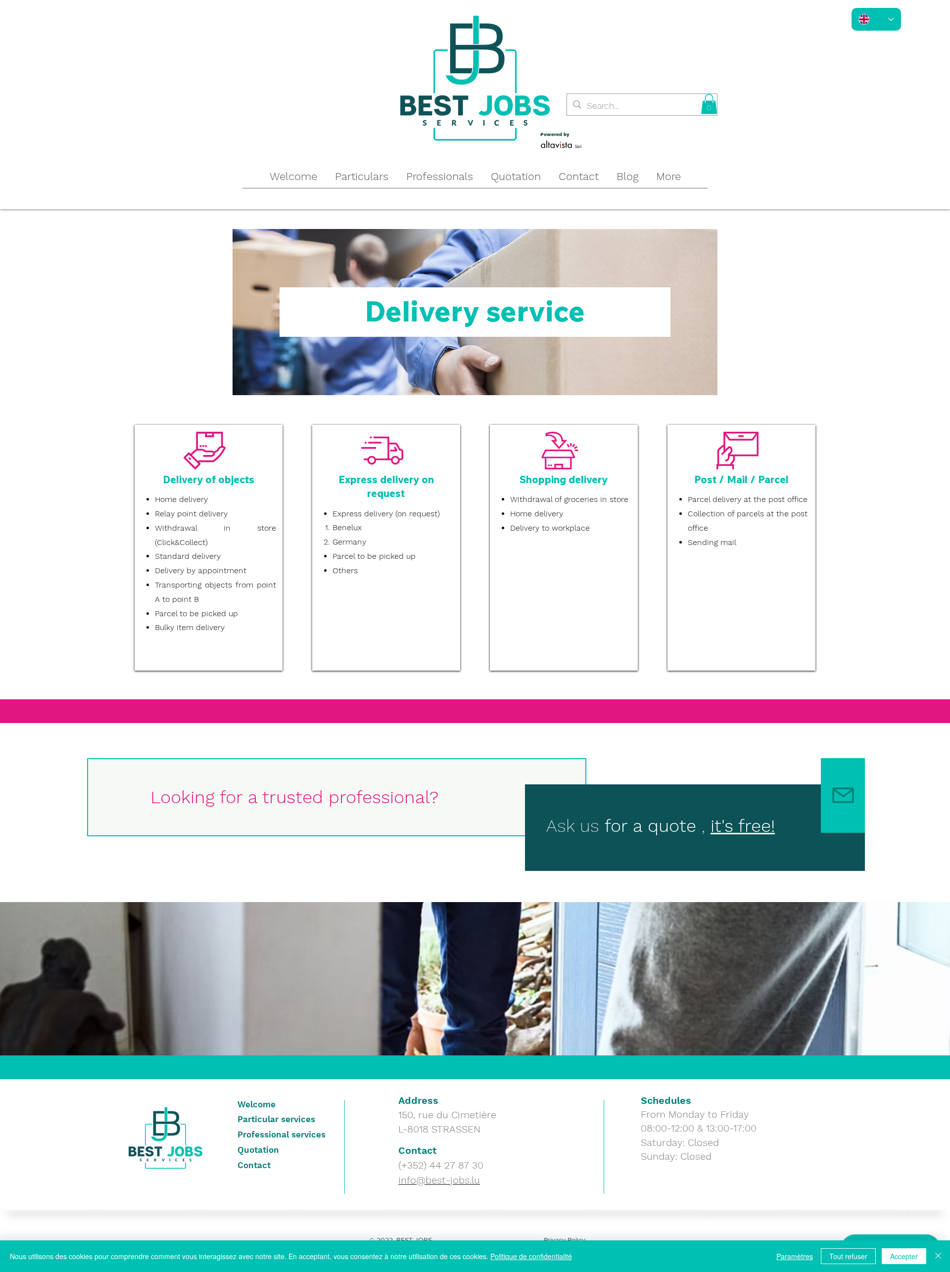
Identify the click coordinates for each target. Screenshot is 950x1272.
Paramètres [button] (794, 1256)
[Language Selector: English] (876, 19)
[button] (709, 104)
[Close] (938, 1256)
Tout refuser (848, 1256)
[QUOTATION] (843, 795)
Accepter (904, 1256)
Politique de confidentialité (531, 1256)
